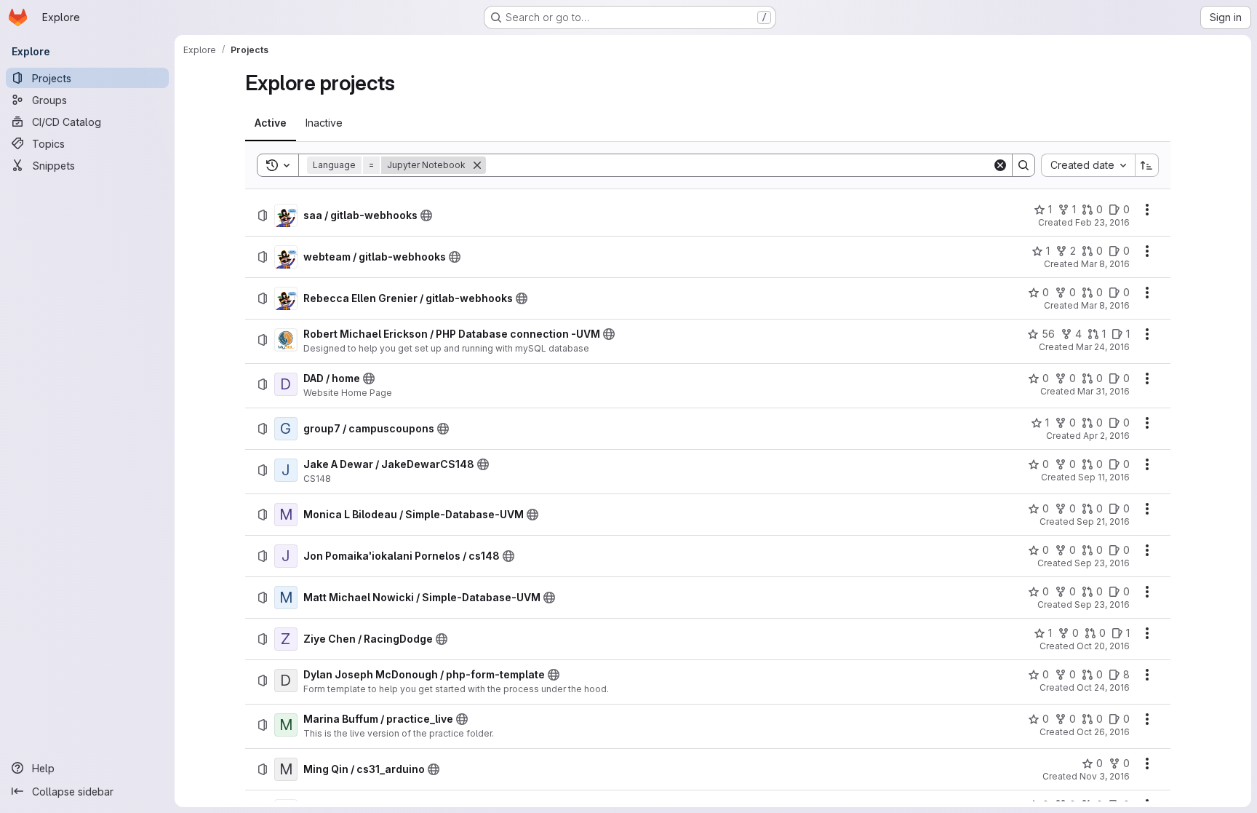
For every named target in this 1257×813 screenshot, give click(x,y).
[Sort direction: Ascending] (1147, 165)
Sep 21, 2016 (1103, 521)
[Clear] (1000, 165)
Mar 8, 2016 (1105, 263)
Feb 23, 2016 (1102, 222)
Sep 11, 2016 (1104, 477)
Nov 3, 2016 (1105, 776)
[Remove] (477, 165)
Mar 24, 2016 (1103, 346)
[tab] (270, 123)
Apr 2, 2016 (1106, 435)
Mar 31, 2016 (1103, 391)
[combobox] (1088, 165)
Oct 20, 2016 (1103, 646)
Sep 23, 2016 (1102, 563)
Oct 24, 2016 (1103, 687)
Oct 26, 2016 (1103, 731)
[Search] (1023, 165)
